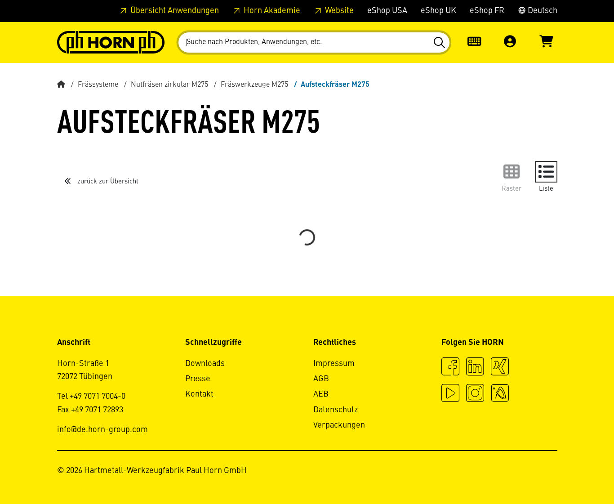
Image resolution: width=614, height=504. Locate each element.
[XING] (500, 368)
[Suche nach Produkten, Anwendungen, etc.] (438, 43)
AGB (321, 379)
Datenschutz (335, 410)
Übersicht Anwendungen (174, 11)
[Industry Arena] (500, 394)
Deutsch (541, 11)
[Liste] (546, 172)
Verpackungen (339, 425)
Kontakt (199, 394)
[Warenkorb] (546, 42)
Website (338, 11)
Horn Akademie (271, 11)
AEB (321, 394)
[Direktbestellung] (474, 42)
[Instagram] (475, 394)
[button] (510, 42)
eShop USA (387, 11)
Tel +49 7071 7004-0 (91, 396)
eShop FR (487, 11)
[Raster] (511, 172)
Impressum (334, 364)
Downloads (205, 364)
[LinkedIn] (475, 368)
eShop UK (438, 11)
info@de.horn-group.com (102, 430)
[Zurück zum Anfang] (573, 472)
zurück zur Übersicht (107, 181)
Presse (197, 379)
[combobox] (313, 42)
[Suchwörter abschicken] (438, 43)
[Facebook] (450, 368)
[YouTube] (450, 394)
